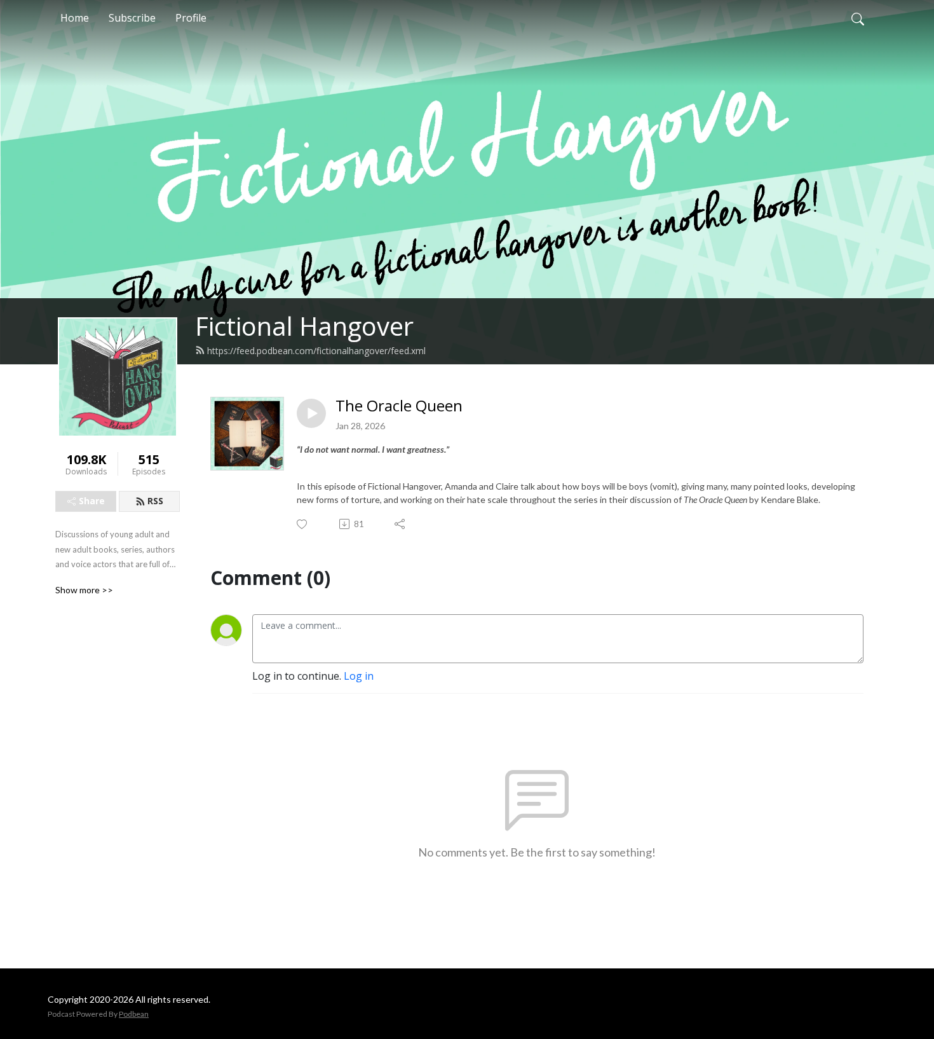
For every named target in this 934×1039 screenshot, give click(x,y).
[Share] (400, 524)
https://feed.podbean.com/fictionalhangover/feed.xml (316, 351)
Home (74, 18)
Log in (359, 676)
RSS (155, 501)
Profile (190, 18)
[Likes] (302, 524)
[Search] (857, 18)
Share (92, 501)
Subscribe (132, 18)
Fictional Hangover (304, 325)
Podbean (134, 1014)
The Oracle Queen (399, 406)
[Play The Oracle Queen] (311, 413)
